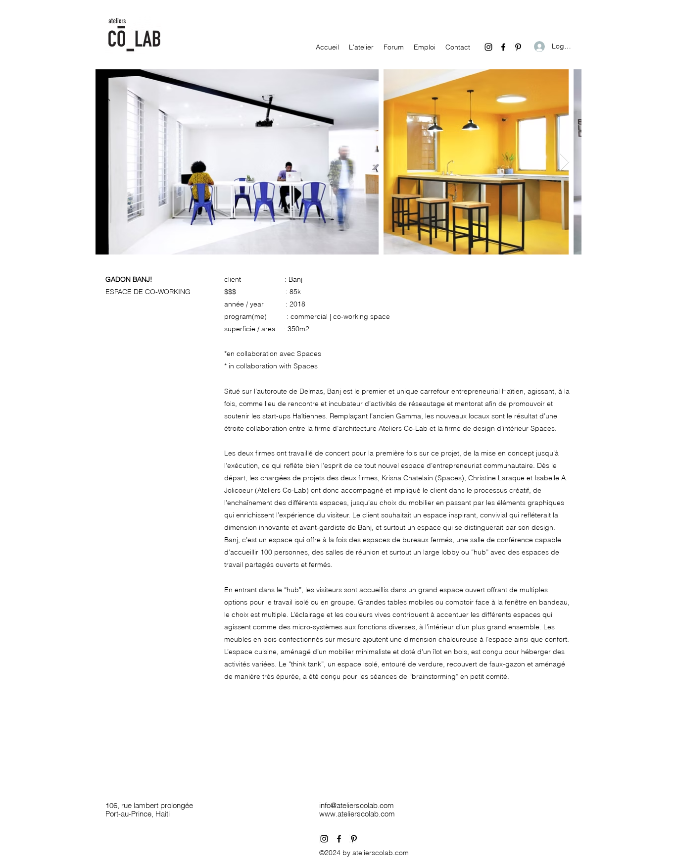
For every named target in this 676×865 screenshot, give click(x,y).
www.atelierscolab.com (357, 813)
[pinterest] (518, 47)
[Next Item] (564, 162)
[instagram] (488, 47)
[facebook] (503, 47)
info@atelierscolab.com (356, 805)
